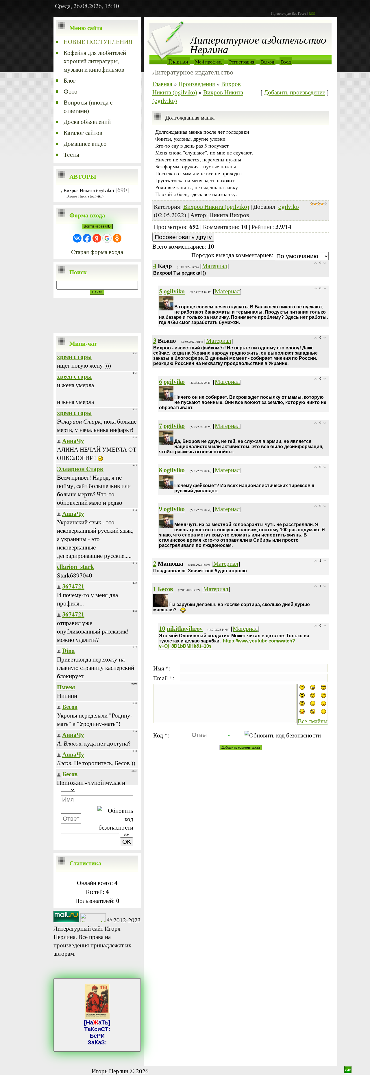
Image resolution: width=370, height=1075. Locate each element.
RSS (312, 13)
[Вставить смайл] (131, 790)
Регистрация (241, 62)
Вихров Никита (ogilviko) (89, 190)
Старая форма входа (97, 251)
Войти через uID (97, 226)
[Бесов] (169, 598)
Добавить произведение (294, 92)
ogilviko (288, 206)
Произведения (196, 83)
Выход (267, 62)
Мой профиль (208, 62)
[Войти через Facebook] (87, 238)
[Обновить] (124, 790)
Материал (214, 265)
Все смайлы (313, 721)
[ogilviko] (174, 300)
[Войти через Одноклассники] (117, 238)
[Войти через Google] (107, 238)
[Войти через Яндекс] (96, 238)
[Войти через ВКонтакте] (77, 238)
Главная (178, 61)
